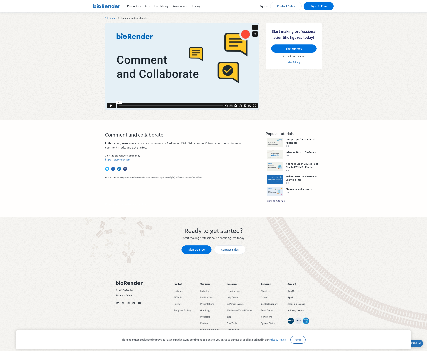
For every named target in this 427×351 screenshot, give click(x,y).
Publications (206, 297)
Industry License (296, 310)
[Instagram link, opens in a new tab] (128, 303)
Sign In (291, 297)
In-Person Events (235, 303)
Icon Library (161, 6)
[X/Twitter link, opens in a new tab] (123, 303)
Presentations (207, 303)
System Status (268, 323)
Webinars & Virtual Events (239, 310)
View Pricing (294, 62)
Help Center (233, 297)
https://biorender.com (117, 159)
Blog (229, 316)
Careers (265, 297)
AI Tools (178, 297)
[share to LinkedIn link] (119, 169)
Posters (204, 323)
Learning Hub (233, 291)
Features (178, 291)
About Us (265, 291)
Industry (204, 291)
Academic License (296, 303)
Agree (298, 339)
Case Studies (233, 329)
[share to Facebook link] (113, 169)
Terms (129, 295)
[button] (134, 6)
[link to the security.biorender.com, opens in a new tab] (291, 321)
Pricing (196, 6)
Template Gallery (182, 310)
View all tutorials (276, 200)
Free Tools (232, 323)
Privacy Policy (277, 340)
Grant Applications (209, 329)
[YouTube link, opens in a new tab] (139, 303)
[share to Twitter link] (107, 169)
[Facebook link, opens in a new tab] (134, 303)
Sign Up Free (318, 6)
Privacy (119, 295)
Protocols (205, 316)
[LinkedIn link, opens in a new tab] (118, 303)
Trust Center (267, 310)
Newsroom (266, 316)
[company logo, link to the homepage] (106, 6)
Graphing (204, 310)
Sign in (264, 6)
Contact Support (269, 303)
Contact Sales (286, 6)
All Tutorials (111, 17)
